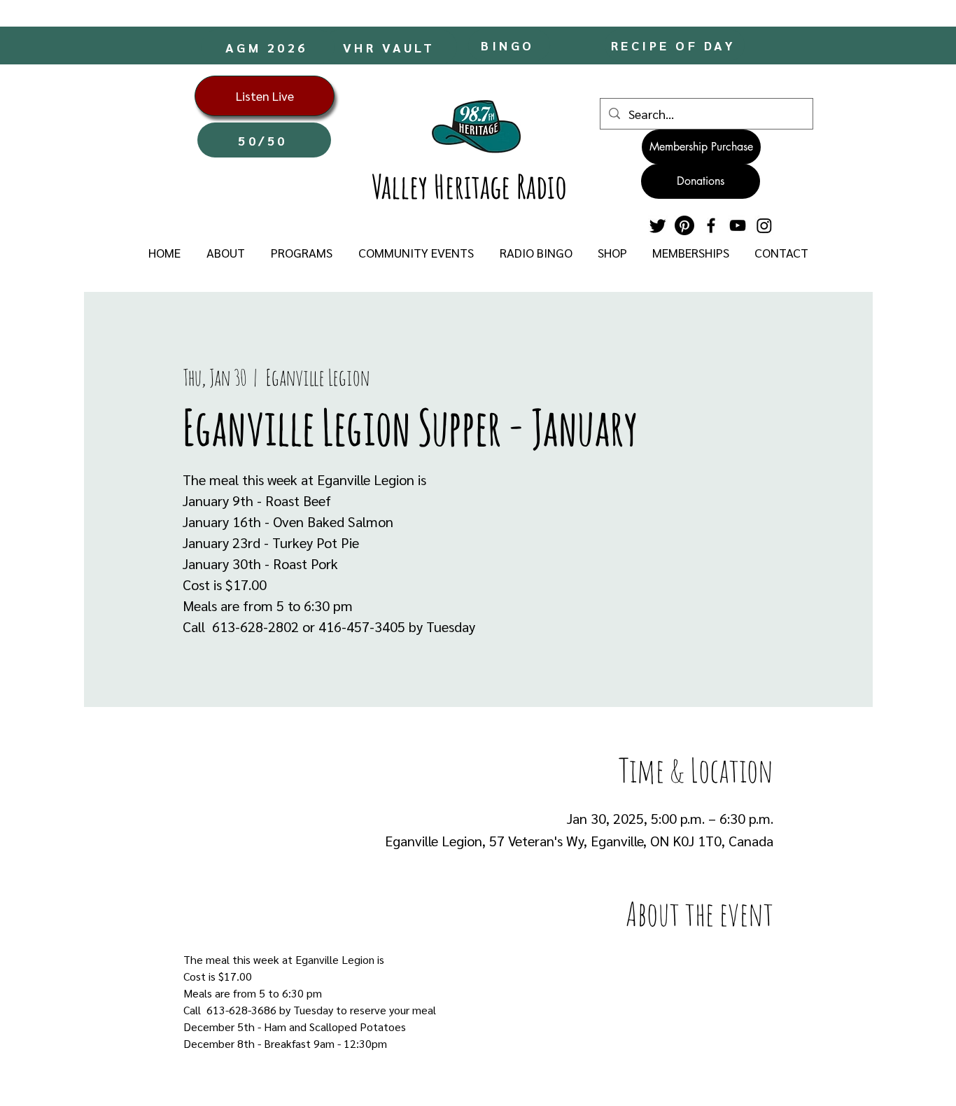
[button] (225, 252)
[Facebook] (711, 225)
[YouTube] (737, 225)
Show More (746, 1067)
